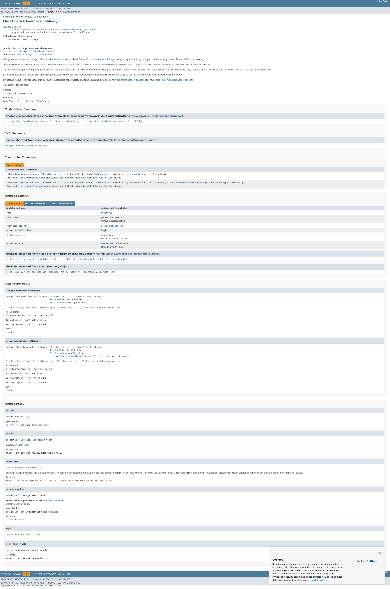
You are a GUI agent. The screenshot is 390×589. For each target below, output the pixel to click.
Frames (37, 8)
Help (68, 3)
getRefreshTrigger (16, 259)
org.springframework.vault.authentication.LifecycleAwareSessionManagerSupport (52, 29)
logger (9, 145)
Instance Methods (36, 203)
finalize (29, 272)
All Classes (65, 8)
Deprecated (50, 3)
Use (34, 3)
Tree (40, 3)
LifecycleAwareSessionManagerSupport (34, 51)
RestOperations (138, 174)
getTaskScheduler (39, 259)
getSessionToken (110, 217)
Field (22, 12)
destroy (105, 212)
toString (89, 272)
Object (64, 266)
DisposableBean (11, 39)
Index (61, 3)
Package (16, 3)
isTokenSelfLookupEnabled (79, 259)
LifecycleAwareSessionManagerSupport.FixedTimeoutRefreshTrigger (44, 121)
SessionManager (31, 39)
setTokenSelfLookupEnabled (111, 259)
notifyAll (76, 272)
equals (18, 272)
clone (9, 272)
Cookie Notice (318, 580)
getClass (41, 272)
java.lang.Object (12, 27)
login (104, 230)
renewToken (107, 235)
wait (98, 272)
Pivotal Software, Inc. (34, 586)
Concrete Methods (62, 203)
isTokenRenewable (111, 226)
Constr (31, 12)
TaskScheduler (102, 174)
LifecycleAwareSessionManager (23, 174)
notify (64, 272)
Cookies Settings (367, 561)
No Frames (48, 8)
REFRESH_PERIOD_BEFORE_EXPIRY (33, 145)
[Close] (379, 552)
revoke (104, 243)
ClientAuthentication (54, 174)
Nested (14, 12)
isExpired (56, 259)
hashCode (53, 272)
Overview (6, 3)
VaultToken (12, 217)
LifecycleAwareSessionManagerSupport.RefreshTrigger (114, 121)
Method (40, 12)
